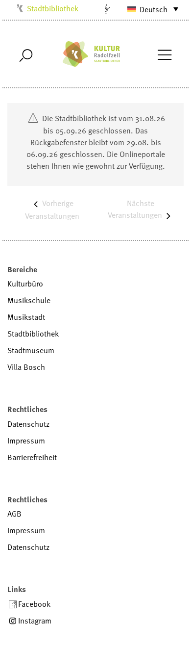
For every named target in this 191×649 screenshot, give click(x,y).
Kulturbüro (25, 283)
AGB (14, 513)
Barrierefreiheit (32, 457)
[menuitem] (148, 8)
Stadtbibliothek (52, 8)
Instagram (34, 620)
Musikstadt (26, 317)
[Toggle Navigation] (164, 54)
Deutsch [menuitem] (153, 9)
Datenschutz (28, 424)
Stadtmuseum (30, 350)
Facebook (34, 604)
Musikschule (28, 300)
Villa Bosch (26, 367)
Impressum (26, 440)
